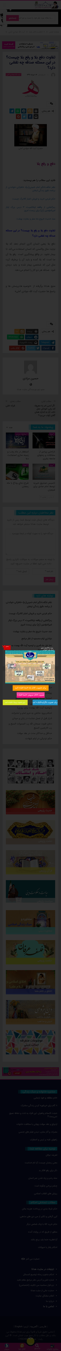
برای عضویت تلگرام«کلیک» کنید (45, 702)
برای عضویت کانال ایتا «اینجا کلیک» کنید (30, 688)
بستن (7, 646)
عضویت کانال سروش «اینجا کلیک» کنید (30, 695)
